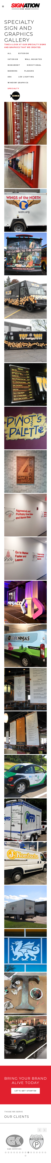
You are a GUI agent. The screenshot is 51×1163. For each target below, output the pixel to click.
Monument (14, 65)
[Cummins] (25, 123)
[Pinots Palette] (25, 428)
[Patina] (25, 993)
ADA (10, 77)
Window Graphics (18, 83)
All (9, 53)
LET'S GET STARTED (25, 1091)
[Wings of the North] (25, 210)
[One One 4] (25, 471)
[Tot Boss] (25, 297)
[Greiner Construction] (25, 1037)
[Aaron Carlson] (25, 906)
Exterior (23, 53)
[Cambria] (25, 950)
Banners (13, 71)
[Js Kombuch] (25, 863)
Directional (34, 65)
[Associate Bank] (25, 776)
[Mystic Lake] (25, 253)
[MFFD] (25, 819)
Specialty (13, 88)
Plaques (29, 71)
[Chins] (25, 689)
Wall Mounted (33, 59)
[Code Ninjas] (25, 602)
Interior (13, 59)
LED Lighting (26, 77)
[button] (44, 1130)
